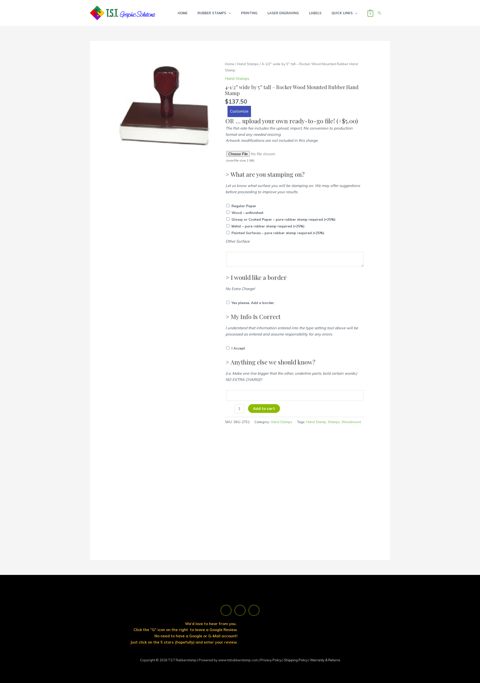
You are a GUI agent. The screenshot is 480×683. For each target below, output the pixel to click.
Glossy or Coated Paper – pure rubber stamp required (284, 219)
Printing (249, 13)
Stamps (334, 422)
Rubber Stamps (212, 13)
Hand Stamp (316, 422)
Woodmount (351, 422)
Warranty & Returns (325, 660)
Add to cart (264, 408)
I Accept (238, 348)
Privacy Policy (271, 660)
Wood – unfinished (247, 212)
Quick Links (342, 13)
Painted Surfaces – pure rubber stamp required (278, 233)
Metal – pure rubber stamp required (268, 226)
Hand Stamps (248, 64)
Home (229, 64)
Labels (315, 13)
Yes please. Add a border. (253, 303)
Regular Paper (244, 206)
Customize (239, 111)
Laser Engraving (283, 13)
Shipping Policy (296, 660)
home (183, 13)
